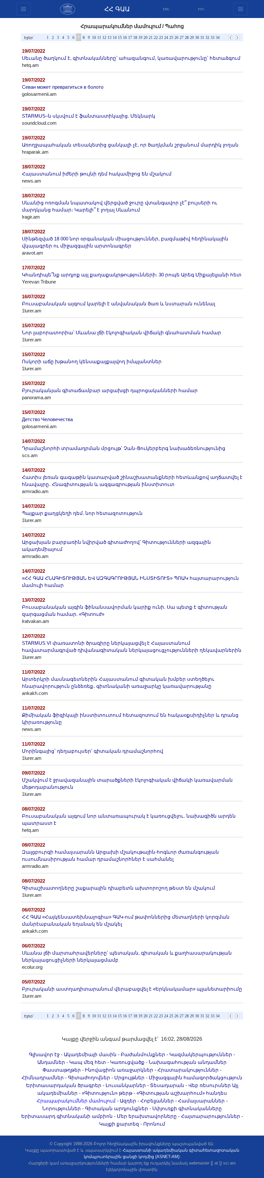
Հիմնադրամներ (43, 1077)
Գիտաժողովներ (89, 1077)
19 (140, 37)
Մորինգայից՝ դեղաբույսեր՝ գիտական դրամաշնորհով (92, 751)
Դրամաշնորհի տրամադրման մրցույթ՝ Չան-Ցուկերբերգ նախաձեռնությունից (123, 448)
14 (115, 37)
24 (166, 37)
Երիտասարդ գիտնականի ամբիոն (67, 1116)
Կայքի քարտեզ (119, 1124)
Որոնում (154, 1124)
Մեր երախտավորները (147, 1116)
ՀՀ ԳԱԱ (117, 9)
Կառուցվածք (127, 1062)
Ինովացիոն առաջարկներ (119, 1070)
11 (99, 37)
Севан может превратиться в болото (62, 87)
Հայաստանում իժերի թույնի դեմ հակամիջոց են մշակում (97, 173)
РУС (201, 9)
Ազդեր (128, 1100)
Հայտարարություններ (210, 1116)
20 (145, 37)
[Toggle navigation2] (23, 9)
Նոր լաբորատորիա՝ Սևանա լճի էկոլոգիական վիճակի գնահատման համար (121, 332)
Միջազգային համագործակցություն (195, 1077)
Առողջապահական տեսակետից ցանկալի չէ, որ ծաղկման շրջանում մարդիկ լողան (130, 145)
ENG (166, 9)
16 (125, 37)
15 (120, 37)
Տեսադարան (167, 1085)
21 (151, 37)
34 (218, 37)
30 (197, 37)
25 (171, 37)
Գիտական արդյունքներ (116, 1108)
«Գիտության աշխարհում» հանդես (182, 1093)
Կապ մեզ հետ (87, 1062)
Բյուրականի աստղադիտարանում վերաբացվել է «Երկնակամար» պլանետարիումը (132, 989)
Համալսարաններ (201, 1100)
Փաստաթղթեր (61, 1070)
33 (212, 37)
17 (130, 37)
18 (135, 37)
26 (176, 37)
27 (182, 37)
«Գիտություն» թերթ (107, 1093)
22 (156, 37)
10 (94, 37)
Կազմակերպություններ (200, 1054)
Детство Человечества (47, 419)
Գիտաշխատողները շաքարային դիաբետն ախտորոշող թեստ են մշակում (118, 888)
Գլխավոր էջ (44, 1054)
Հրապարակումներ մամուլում (76, 1100)
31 (202, 37)
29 (192, 37)
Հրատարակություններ (188, 1070)
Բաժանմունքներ (143, 1054)
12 (104, 37)
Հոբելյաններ (157, 1100)
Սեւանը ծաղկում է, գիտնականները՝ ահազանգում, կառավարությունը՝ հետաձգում (131, 58)
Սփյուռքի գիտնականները (187, 1108)
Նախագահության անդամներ (188, 1062)
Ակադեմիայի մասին (90, 1054)
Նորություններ (61, 1108)
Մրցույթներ (129, 1077)
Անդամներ (51, 1062)
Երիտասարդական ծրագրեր (63, 1085)
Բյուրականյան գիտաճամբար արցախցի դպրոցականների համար (110, 390)
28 (187, 37)
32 (207, 37)
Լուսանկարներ (126, 1085)
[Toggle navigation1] (240, 9)
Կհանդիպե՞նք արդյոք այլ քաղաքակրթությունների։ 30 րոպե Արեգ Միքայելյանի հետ (131, 274)
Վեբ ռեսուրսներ (209, 1085)
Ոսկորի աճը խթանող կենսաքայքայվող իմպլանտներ (92, 361)
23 (161, 37)
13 (109, 37)
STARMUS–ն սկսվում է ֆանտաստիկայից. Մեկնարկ (88, 116)
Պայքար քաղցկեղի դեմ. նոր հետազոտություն (82, 513)
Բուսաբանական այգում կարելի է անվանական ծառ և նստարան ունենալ (118, 303)
